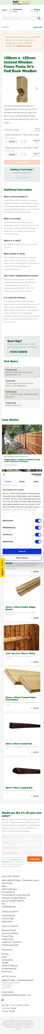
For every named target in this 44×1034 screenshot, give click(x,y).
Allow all (22, 551)
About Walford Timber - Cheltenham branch (20, 880)
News (4, 886)
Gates (4, 957)
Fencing (5, 954)
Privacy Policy (14, 860)
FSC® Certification (9, 889)
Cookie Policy (6, 862)
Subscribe (35, 859)
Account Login (8, 918)
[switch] (38, 527)
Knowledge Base (9, 906)
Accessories (7, 971)
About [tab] (36, 481)
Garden (5, 962)
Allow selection (22, 558)
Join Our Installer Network (13, 901)
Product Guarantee (10, 945)
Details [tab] (22, 481)
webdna (18, 1029)
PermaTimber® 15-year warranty (16, 895)
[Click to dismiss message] (38, 37)
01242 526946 (18, 351)
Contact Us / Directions (12, 942)
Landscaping (7, 960)
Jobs (3, 903)
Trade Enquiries (8, 915)
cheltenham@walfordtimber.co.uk (16, 995)
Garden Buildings (9, 968)
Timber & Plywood (9, 965)
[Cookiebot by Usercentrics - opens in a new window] (31, 474)
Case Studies (7, 883)
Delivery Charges (9, 930)
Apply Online (7, 921)
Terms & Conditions (10, 933)
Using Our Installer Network (14, 898)
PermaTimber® (19, 196)
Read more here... (25, 46)
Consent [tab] (8, 481)
